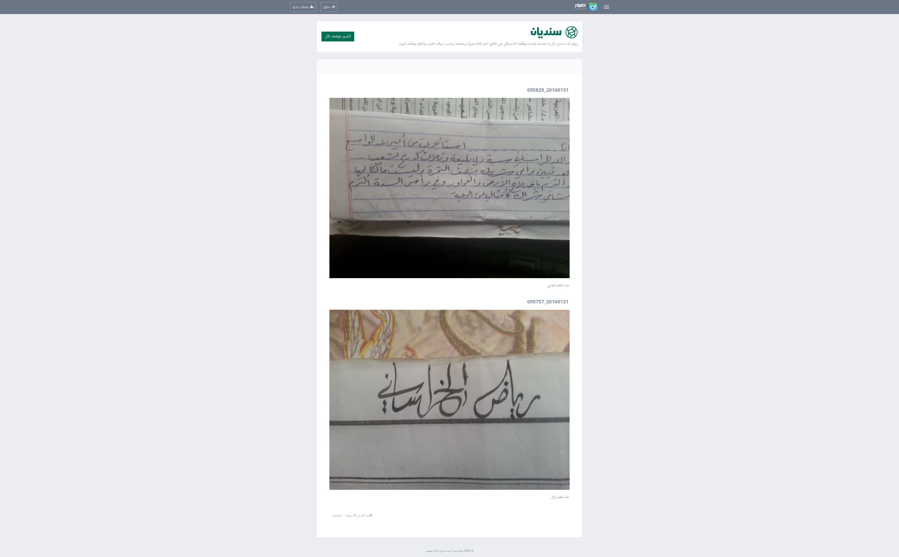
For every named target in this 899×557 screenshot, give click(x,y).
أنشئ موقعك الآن (338, 36)
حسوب (429, 551)
